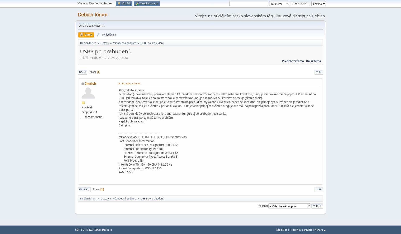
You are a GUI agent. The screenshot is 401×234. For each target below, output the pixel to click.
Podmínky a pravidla (301, 229)
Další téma (313, 61)
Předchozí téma (293, 61)
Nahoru (84, 189)
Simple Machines (103, 230)
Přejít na (262, 206)
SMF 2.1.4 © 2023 (84, 230)
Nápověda (281, 229)
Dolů (82, 72)
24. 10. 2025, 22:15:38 (129, 83)
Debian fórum (92, 14)
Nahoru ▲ (320, 229)
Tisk (318, 72)
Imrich (90, 83)
